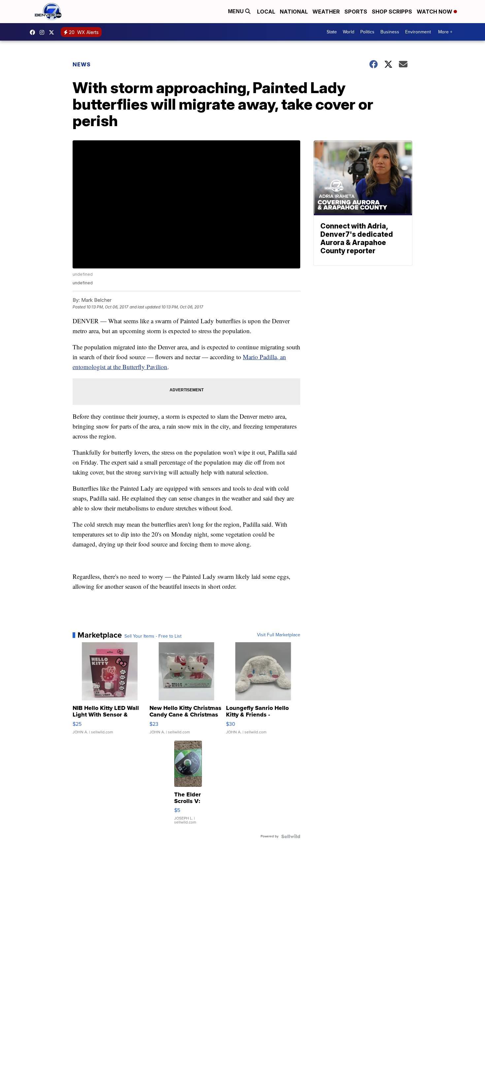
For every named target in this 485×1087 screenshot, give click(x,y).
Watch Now (435, 11)
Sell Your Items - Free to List (152, 636)
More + (445, 31)
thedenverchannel (44, 32)
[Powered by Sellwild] (290, 836)
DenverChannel (53, 32)
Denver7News (34, 32)
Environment (418, 31)
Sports (355, 11)
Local (266, 11)
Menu (236, 11)
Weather (326, 11)
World (348, 31)
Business (389, 31)
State (332, 31)
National (294, 11)
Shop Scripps (392, 11)
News (82, 64)
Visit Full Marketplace (278, 635)
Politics (367, 31)
